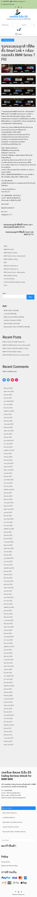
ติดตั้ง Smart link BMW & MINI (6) (12, 822)
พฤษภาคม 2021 (9, 587)
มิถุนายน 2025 (8, 427)
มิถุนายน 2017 (8, 741)
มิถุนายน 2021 (8, 584)
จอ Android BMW (9, 313)
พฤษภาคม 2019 (9, 666)
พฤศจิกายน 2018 (9, 685)
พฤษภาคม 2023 (9, 509)
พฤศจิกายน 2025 (9, 411)
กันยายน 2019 (8, 653)
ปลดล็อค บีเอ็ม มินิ (18, 16)
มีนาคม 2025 (8, 437)
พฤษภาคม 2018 (9, 705)
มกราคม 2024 (8, 483)
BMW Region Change (10, 252)
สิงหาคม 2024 (8, 460)
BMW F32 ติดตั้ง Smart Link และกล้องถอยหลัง (16, 345)
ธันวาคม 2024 (8, 447)
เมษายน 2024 (8, 473)
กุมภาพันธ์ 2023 (9, 519)
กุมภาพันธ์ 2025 (9, 440)
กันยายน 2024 (8, 457)
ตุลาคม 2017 (8, 728)
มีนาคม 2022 (8, 555)
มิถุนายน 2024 (8, 466)
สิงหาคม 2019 (8, 656)
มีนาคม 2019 (8, 672)
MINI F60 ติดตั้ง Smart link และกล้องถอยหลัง (16, 355)
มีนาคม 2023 (8, 515)
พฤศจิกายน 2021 (9, 568)
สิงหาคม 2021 (8, 578)
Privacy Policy (5, 862)
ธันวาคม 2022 (8, 525)
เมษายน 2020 (8, 630)
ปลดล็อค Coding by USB (11, 320)
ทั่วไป (10, 214)
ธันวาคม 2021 (8, 564)
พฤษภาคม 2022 (9, 548)
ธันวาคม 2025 (8, 408)
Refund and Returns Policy (9, 865)
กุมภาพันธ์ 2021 (9, 597)
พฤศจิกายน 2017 (9, 725)
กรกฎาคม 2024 (8, 463)
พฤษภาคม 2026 (9, 391)
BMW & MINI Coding (10, 310)
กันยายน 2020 (8, 614)
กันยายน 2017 (8, 731)
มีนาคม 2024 (8, 476)
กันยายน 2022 (8, 535)
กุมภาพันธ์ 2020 (9, 636)
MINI (5, 262)
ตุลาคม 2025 (8, 414)
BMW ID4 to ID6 (9, 249)
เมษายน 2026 (8, 394)
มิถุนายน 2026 (8, 388)
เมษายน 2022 (8, 551)
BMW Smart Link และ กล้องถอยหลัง (14, 256)
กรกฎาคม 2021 (8, 581)
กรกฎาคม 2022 (8, 542)
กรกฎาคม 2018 (8, 699)
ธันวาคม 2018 (8, 682)
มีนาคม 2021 (8, 594)
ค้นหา (4, 293)
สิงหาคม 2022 (8, 538)
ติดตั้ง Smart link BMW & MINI (13, 317)
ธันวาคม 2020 (8, 604)
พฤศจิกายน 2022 (9, 529)
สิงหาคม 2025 (8, 421)
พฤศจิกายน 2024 (9, 450)
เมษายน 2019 (8, 669)
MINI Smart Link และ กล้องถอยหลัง (14, 272)
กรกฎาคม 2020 (8, 620)
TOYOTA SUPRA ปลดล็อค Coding (14, 282)
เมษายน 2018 (8, 708)
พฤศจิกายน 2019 (9, 646)
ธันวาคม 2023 (8, 486)
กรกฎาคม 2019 (8, 659)
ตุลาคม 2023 (8, 493)
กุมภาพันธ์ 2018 (9, 715)
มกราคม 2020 (8, 640)
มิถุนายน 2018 (8, 702)
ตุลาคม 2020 (8, 610)
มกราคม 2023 (8, 522)
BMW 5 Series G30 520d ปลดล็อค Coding (15, 348)
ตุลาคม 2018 (8, 689)
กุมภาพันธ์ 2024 (9, 479)
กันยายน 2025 (8, 417)
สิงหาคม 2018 (8, 695)
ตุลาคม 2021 (8, 571)
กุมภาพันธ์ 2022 (9, 558)
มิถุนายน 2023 (8, 506)
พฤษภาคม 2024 (9, 470)
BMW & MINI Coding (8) (10, 813)
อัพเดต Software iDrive (10, 323)
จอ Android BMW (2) (9, 817)
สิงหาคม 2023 (8, 499)
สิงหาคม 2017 (8, 735)
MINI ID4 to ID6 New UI (11, 266)
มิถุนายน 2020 (8, 623)
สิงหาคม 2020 (8, 617)
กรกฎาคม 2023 (8, 502)
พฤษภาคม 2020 (9, 627)
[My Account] (17, 30)
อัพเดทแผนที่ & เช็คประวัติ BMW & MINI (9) (14, 831)
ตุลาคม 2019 (8, 650)
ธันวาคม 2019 (8, 643)
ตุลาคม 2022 (8, 532)
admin (5, 211)
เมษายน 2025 (8, 434)
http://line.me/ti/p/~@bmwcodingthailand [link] (13, 797)
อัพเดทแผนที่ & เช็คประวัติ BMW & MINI (16, 327)
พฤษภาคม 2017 (9, 744)
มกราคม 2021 (8, 600)
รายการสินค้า (8, 808)
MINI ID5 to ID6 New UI (11, 269)
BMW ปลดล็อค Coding (11, 259)
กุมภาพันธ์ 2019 (9, 676)
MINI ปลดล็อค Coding (10, 275)
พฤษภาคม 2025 (9, 430)
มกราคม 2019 (8, 679)
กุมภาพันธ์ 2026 (9, 401)
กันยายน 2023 (8, 496)
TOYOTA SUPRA (9, 279)
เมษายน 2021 (8, 591)
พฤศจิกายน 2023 (9, 489)
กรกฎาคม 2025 (8, 424)
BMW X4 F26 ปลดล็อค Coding (12, 351)
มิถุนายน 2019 (8, 663)
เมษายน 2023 (8, 512)
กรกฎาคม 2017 (8, 738)
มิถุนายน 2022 (8, 545)
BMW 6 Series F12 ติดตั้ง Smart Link (14, 342)
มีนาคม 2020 (8, 633)
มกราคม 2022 (8, 561)
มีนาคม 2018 (8, 712)
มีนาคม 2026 (8, 398)
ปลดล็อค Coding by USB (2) (11, 827)
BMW (5, 246)
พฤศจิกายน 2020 (9, 607)
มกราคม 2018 (8, 718)
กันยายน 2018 (8, 692)
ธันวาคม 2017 (8, 721)
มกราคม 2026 (8, 404)
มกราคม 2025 (8, 443)
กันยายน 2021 (8, 574)
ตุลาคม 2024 (8, 453)
